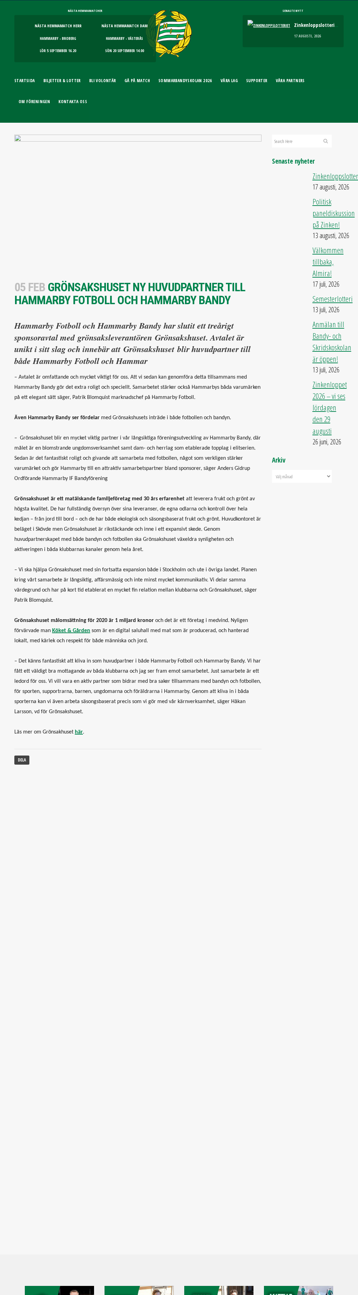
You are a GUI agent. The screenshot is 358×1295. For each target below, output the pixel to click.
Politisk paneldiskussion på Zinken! (334, 213)
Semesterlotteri (333, 298)
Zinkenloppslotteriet (316, 24)
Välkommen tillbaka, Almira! (328, 262)
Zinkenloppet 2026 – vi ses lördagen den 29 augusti (330, 407)
